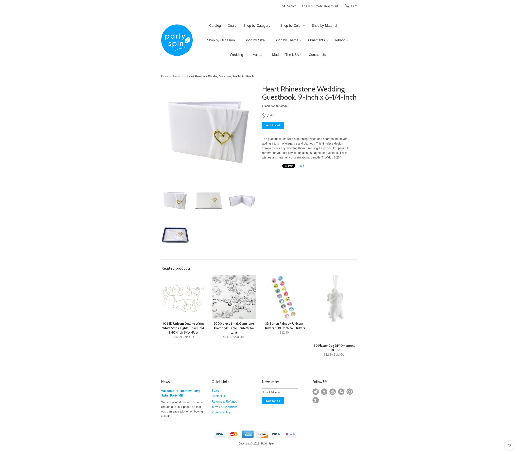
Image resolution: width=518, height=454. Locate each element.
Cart (354, 6)
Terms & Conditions (225, 407)
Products (178, 76)
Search (216, 390)
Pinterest (349, 391)
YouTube (332, 391)
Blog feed (341, 391)
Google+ (315, 400)
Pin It (300, 166)
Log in (306, 6)
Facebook (324, 391)
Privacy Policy (221, 412)
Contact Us (219, 396)
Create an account (326, 6)
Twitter (315, 391)
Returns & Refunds (224, 401)
